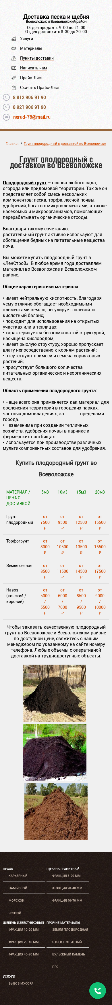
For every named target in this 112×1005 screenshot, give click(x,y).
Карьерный (18, 876)
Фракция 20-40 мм (67, 888)
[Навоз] (56, 838)
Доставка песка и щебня (56, 16)
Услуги (26, 38)
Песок (8, 869)
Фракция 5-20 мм (66, 876)
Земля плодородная (70, 930)
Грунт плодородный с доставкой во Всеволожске (65, 144)
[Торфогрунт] (54, 779)
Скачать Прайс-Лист (40, 87)
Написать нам (33, 68)
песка (40, 200)
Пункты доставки (37, 58)
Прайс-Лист (31, 77)
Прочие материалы (63, 923)
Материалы (31, 48)
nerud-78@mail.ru (32, 117)
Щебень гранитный (63, 869)
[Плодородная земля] (54, 720)
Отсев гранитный (67, 942)
